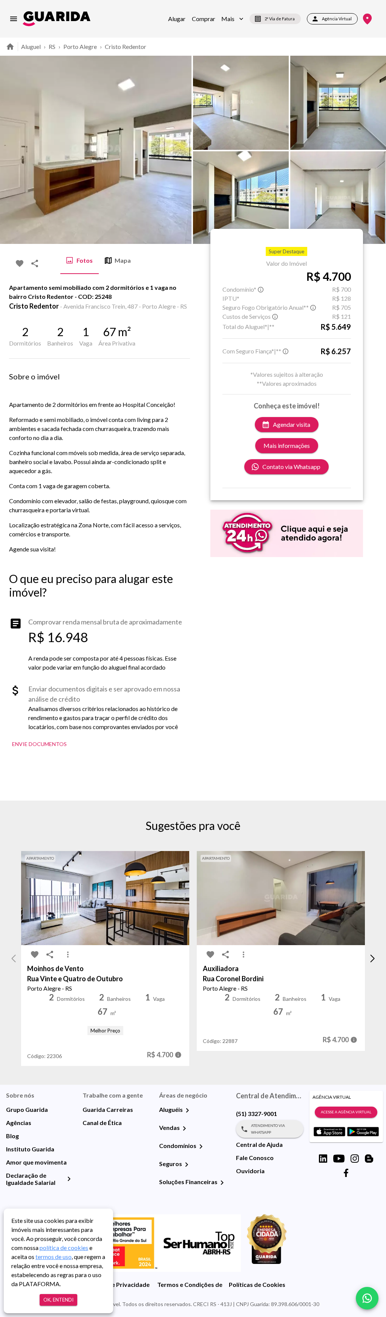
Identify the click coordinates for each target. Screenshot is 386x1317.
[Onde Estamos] (367, 19)
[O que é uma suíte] (260, 289)
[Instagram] (355, 1158)
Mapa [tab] (123, 260)
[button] (232, 18)
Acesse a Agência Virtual (346, 1112)
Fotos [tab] (85, 260)
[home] (56, 18)
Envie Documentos (39, 744)
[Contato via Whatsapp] (367, 1298)
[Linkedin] (323, 1158)
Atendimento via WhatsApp (268, 1128)
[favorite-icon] (19, 263)
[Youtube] (339, 1158)
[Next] (374, 149)
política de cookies (64, 1247)
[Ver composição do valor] (178, 1055)
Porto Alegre (80, 46)
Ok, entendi (58, 1300)
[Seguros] (186, 1164)
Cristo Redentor (125, 46)
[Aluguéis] (187, 1110)
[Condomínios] (200, 1146)
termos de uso (53, 1256)
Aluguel (31, 46)
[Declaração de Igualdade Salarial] (69, 1179)
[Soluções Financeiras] (222, 1182)
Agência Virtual (337, 18)
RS (52, 46)
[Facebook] (346, 1173)
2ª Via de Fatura (280, 18)
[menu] (14, 19)
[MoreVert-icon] (67, 954)
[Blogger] (369, 1158)
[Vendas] (184, 1128)
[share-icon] (34, 263)
